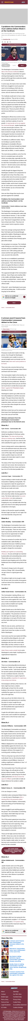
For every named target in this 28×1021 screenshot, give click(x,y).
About (3, 991)
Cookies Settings (18, 1007)
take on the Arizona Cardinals (9, 71)
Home (2, 307)
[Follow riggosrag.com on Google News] (24, 297)
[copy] (10, 42)
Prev (5, 65)
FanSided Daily (17, 997)
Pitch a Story (4, 999)
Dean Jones (6, 329)
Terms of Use (5, 1002)
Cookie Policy (17, 1002)
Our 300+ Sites (17, 994)
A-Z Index (4, 1007)
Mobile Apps (4, 997)
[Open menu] (2, 2)
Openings (16, 991)
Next (22, 65)
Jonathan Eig (6, 39)
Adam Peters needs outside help (10, 650)
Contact (3, 994)
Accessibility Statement (20, 1005)
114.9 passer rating (18, 921)
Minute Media (8, 1011)
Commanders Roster (10, 981)
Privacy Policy (17, 999)
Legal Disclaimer (6, 1005)
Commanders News (10, 307)
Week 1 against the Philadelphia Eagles (12, 388)
